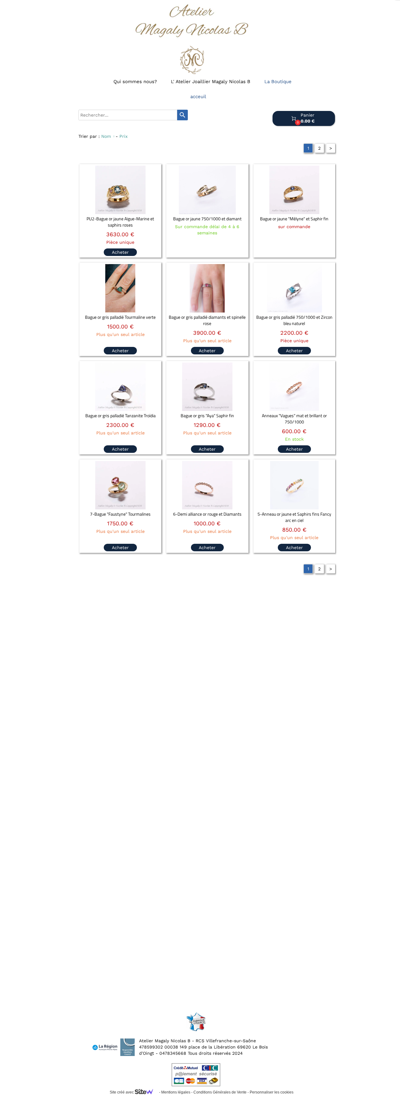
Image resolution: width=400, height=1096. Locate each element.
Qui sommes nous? (135, 81)
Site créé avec (122, 1092)
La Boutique (278, 81)
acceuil (198, 96)
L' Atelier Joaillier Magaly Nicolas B (210, 81)
